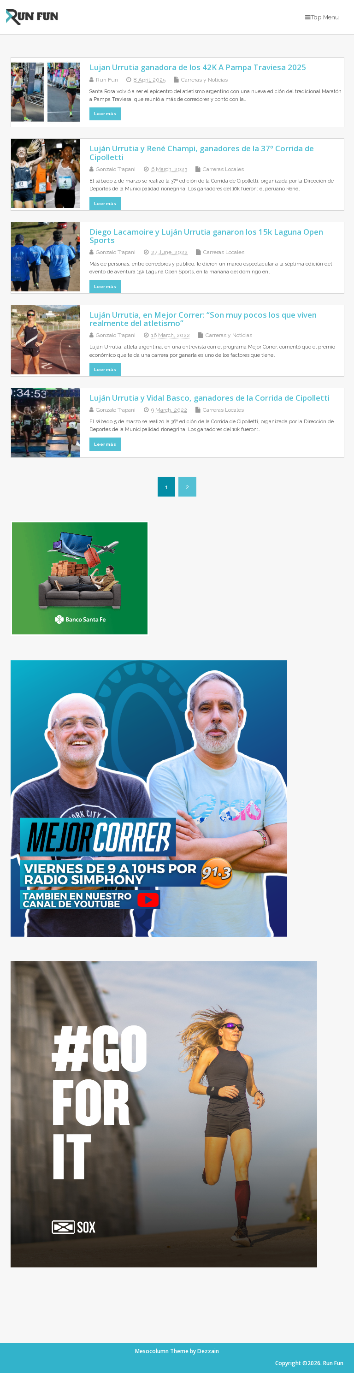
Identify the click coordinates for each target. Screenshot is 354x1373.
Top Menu (325, 17)
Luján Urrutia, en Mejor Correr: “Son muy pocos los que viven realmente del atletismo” (203, 318)
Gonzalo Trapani (116, 169)
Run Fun (107, 80)
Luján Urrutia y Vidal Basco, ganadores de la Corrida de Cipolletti (209, 397)
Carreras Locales (223, 169)
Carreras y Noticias (204, 80)
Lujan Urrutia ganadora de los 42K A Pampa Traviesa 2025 (197, 67)
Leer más (105, 113)
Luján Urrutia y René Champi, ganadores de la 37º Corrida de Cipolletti (201, 152)
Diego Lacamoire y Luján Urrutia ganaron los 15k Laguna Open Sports (206, 235)
